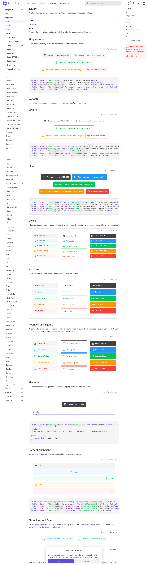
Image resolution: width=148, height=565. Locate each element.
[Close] (70, 538)
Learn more (94, 557)
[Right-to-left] (133, 3)
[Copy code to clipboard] (117, 90)
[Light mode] (138, 3)
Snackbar (87, 32)
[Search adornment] (87, 3)
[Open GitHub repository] (144, 3)
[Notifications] (128, 3)
